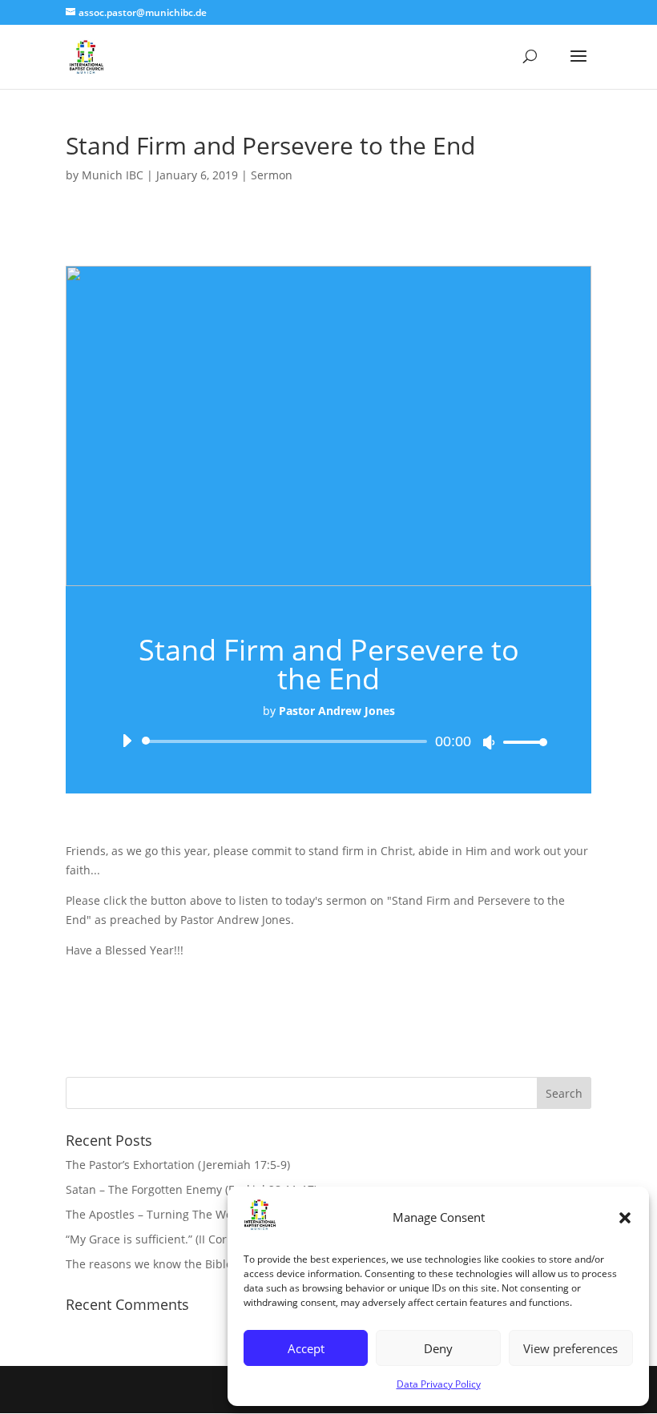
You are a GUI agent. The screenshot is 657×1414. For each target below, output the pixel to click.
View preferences (570, 1348)
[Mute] (489, 742)
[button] (625, 1218)
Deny (438, 1348)
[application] (328, 741)
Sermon (271, 175)
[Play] (126, 740)
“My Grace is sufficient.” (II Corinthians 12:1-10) (191, 1239)
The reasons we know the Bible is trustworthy (188, 1263)
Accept (306, 1348)
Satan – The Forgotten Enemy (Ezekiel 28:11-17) (191, 1189)
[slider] (520, 741)
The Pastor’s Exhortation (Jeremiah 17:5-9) (178, 1164)
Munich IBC (112, 175)
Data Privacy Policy (439, 1384)
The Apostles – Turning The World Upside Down (194, 1214)
